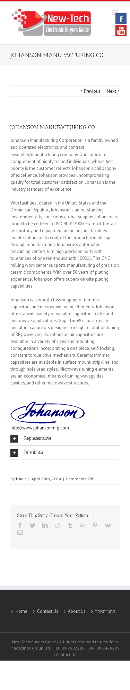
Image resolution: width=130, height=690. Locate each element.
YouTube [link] (121, 30)
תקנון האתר (105, 611)
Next (111, 91)
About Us (77, 611)
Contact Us (47, 611)
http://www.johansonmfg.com (39, 428)
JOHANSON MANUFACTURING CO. (57, 55)
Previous (92, 91)
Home (21, 611)
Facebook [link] (121, 18)
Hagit (21, 478)
